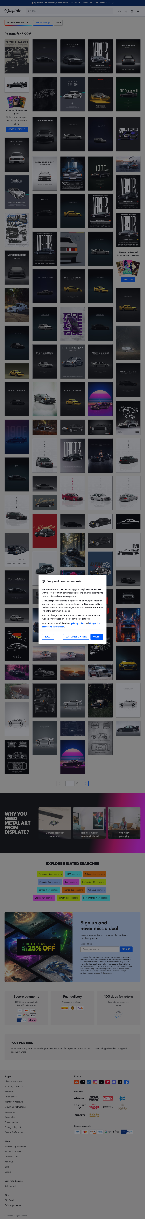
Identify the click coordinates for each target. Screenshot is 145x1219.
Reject (48, 637)
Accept (97, 637)
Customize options (76, 637)
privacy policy (78, 623)
